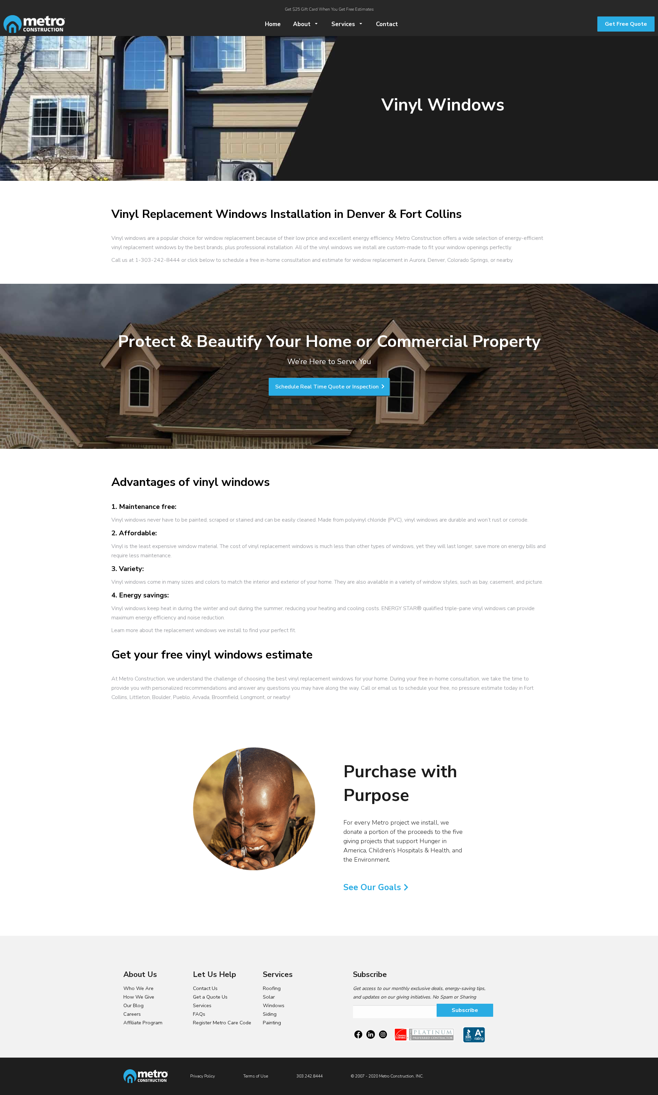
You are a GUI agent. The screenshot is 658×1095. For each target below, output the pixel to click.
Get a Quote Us (210, 996)
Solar (269, 996)
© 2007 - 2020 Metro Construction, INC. (387, 1076)
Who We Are (138, 988)
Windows (273, 1005)
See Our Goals (372, 887)
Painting (272, 1022)
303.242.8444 (309, 1076)
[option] (255, 808)
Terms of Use (255, 1076)
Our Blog (133, 1005)
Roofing (272, 988)
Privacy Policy (202, 1076)
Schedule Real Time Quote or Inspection (327, 387)
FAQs (199, 1014)
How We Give (138, 996)
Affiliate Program (142, 1022)
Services (202, 1005)
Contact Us (205, 988)
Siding (270, 1014)
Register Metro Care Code (222, 1022)
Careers (132, 1014)
